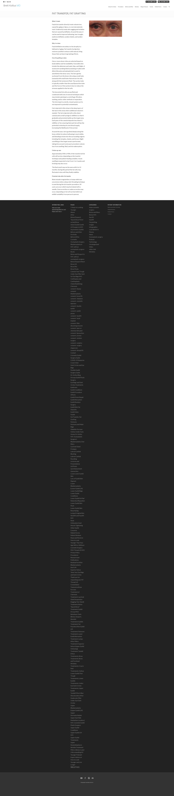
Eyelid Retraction (76, 400)
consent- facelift (76, 316)
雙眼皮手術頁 (75, 767)
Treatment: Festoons (77, 631)
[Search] (169, 7)
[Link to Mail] (10, 2)
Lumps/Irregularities (77, 513)
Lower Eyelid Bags (77, 491)
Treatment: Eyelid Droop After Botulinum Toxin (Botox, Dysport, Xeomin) (76, 614)
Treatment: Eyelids (77, 622)
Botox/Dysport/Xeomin (78, 262)
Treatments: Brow (77, 656)
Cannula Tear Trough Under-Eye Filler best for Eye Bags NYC (78, 274)
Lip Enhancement (76, 469)
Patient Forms (75, 533)
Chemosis (74, 286)
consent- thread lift (77, 350)
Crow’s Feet (75, 363)
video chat (92, 249)
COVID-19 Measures (77, 360)
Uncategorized (94, 244)
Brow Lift (74, 264)
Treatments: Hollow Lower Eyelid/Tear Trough (77, 673)
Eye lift (91, 217)
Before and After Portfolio (114, 207)
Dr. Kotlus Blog (76, 375)
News (91, 234)
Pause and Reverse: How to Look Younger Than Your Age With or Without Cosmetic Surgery (77, 543)
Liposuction (74, 471)
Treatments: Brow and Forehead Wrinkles (77, 661)
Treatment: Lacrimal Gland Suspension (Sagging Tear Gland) (77, 599)
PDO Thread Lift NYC (78, 550)
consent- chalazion (77, 299)
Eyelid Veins (75, 412)
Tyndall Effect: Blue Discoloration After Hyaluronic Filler (77, 695)
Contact (73, 353)
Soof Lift (73, 567)
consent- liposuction (77, 333)
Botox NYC (92, 215)
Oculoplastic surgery (96, 237)
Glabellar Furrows (76, 429)
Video (91, 247)
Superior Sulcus (76, 570)
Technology (93, 242)
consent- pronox (76, 335)
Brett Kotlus (88, 782)
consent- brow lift (76, 296)
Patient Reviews (76, 535)
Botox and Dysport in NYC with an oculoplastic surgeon (78, 256)
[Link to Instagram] (8, 2)
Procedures (74, 555)
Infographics (93, 227)
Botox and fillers (94, 212)
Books (73, 252)
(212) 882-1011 (152, 1)
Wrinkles (92, 252)
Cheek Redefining (76, 284)
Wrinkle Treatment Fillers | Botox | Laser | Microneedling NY (77, 749)
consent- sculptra (76, 343)
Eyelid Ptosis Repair (77, 397)
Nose (72, 520)
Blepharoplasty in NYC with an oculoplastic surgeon (77, 246)
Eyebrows (74, 387)
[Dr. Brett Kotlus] (12, 7)
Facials (73, 414)
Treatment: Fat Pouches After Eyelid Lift (77, 626)
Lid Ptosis (74, 466)
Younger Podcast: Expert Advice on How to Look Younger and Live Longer (76, 760)
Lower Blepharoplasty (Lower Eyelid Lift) (77, 486)
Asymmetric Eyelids (77, 229)
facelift (91, 220)
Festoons (74, 422)
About (73, 212)
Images (91, 225)
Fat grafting (93, 222)
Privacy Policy (75, 552)
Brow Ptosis (75, 269)
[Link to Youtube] (4, 2)
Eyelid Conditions (76, 390)
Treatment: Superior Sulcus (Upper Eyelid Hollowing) (77, 646)
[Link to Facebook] (6, 2)
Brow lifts (74, 266)
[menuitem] (112, 7)
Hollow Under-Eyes (77, 432)
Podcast (91, 239)
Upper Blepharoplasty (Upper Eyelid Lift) (77, 708)
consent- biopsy (76, 289)
